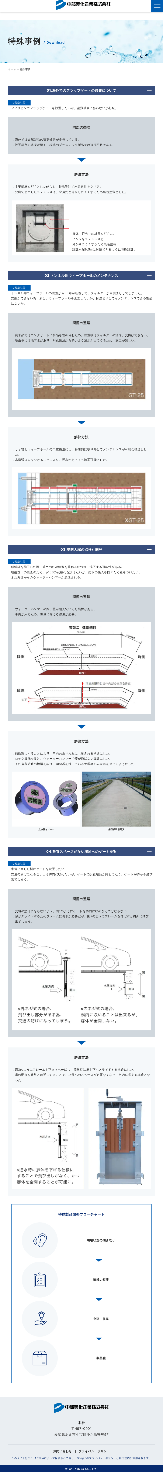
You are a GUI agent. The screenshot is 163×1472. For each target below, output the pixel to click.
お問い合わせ (62, 1451)
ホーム (12, 69)
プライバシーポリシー (94, 1451)
